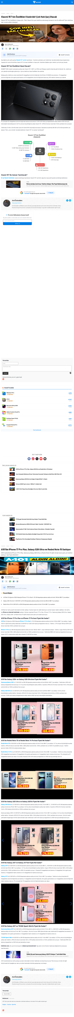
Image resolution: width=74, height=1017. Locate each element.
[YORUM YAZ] (14, 49)
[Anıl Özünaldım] (7, 200)
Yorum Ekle (7, 994)
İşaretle (14, 1004)
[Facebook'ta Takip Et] (29, 458)
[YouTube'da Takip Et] (41, 458)
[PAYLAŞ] (3, 49)
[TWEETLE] (6, 49)
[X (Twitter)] (67, 200)
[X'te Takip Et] (37, 458)
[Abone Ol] (17, 48)
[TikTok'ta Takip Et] (45, 458)
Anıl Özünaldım (9, 44)
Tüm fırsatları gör (37, 430)
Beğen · (5, 1004)
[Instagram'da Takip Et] (33, 458)
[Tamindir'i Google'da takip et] (37, 192)
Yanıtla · (9, 1004)
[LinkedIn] (70, 200)
